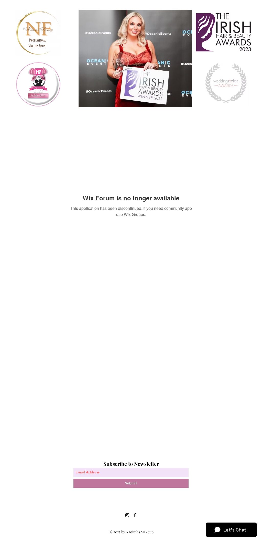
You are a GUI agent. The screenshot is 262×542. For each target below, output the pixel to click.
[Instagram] (127, 515)
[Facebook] (134, 515)
